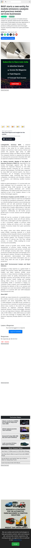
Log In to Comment (15, 331)
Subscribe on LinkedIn (8, 38)
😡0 (13, 126)
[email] (13, 34)
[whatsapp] (5, 34)
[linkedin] (8, 34)
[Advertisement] (15, 108)
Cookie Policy (17, 540)
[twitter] (11, 34)
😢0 (18, 126)
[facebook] (2, 34)
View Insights (8, 139)
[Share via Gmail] (16, 34)
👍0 (3, 126)
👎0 (8, 126)
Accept (15, 544)
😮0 (23, 126)
